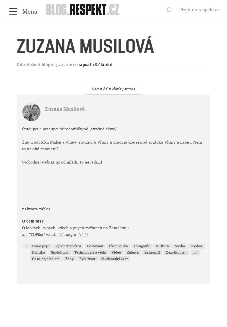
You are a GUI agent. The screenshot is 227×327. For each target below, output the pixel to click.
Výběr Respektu (68, 246)
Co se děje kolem (46, 259)
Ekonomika (118, 246)
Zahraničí (152, 252)
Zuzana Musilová (65, 109)
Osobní (196, 246)
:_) (195, 252)
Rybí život (87, 259)
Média (180, 246)
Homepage (41, 246)
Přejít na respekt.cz (199, 10)
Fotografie (142, 246)
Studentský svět (114, 259)
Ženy (69, 259)
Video (116, 252)
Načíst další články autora (113, 89)
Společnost (60, 252)
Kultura (162, 246)
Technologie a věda (90, 252)
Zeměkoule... (176, 252)
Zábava (133, 252)
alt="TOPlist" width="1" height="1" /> (55, 234)
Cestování (95, 246)
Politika (38, 252)
